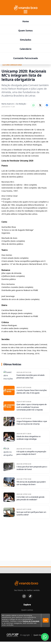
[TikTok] (30, 596)
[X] (40, 105)
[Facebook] (47, 105)
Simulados (25, 39)
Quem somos (27, 610)
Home (25, 21)
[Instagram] (24, 596)
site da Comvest (31, 155)
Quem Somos (25, 30)
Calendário (25, 48)
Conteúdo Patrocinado (25, 58)
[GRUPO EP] (12, 635)
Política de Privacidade (31, 621)
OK (45, 620)
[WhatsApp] (33, 105)
